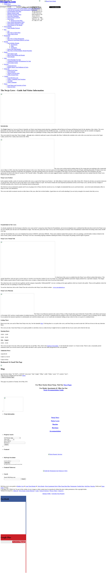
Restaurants (73, 486)
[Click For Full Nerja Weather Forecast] (39, 1)
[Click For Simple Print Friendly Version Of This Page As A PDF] (1, 365)
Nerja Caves (55, 421)
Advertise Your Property (58, 493)
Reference (7, 442)
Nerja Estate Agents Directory (27, 491)
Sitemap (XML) (46, 493)
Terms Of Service (44, 491)
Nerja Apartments (49, 486)
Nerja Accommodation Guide (53, 390)
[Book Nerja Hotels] (50, 1)
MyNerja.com (8, 1)
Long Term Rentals (30, 486)
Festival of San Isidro (52, 346)
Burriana (55, 428)
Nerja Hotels (41, 486)
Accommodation (55, 431)
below (23, 375)
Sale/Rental (7, 438)
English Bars (80, 486)
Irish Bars (87, 486)
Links (37, 491)
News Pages (68, 385)
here (42, 323)
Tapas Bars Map (65, 486)
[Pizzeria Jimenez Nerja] (55, 471)
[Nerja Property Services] (55, 454)
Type (5, 439)
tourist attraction (46, 129)
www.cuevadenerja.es (59, 287)
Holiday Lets (20, 486)
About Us (60, 491)
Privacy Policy (53, 491)
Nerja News (55, 417)
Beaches (55, 424)
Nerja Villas (58, 486)
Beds (5, 441)
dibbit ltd (15, 491)
